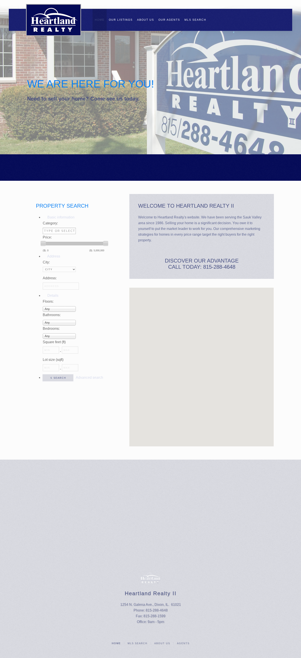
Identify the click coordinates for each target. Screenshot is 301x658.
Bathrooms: (52, 315)
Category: (50, 223)
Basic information (60, 217)
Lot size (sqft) (53, 360)
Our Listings (121, 19)
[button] (145, 335)
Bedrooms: (51, 328)
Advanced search (89, 377)
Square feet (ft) (54, 342)
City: (46, 262)
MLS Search (195, 19)
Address (53, 256)
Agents (183, 643)
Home (99, 19)
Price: (47, 237)
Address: (50, 278)
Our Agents (169, 19)
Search (60, 378)
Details (52, 295)
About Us (145, 19)
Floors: (48, 301)
